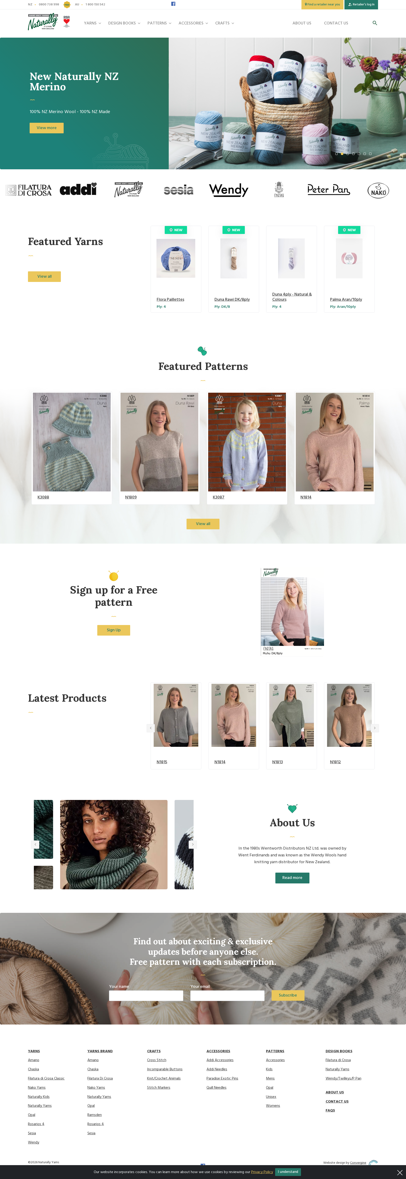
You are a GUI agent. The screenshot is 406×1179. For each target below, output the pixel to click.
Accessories (191, 23)
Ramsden (94, 1115)
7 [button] (370, 154)
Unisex (271, 1097)
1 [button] (336, 154)
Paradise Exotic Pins (222, 1079)
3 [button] (348, 154)
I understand (288, 1172)
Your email (200, 987)
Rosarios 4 (36, 1124)
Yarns (90, 23)
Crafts (222, 23)
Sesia (32, 1133)
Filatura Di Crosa (100, 1079)
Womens (273, 1106)
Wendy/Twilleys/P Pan (343, 1079)
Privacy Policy (262, 1172)
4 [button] (353, 154)
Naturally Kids (39, 1097)
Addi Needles (217, 1069)
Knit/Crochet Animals (164, 1079)
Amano (33, 1060)
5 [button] (359, 154)
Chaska (33, 1069)
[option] (203, 103)
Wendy (33, 1143)
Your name (119, 987)
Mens (270, 1079)
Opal (31, 1115)
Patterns (157, 23)
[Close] (399, 1171)
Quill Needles (216, 1088)
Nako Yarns (37, 1088)
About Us (302, 23)
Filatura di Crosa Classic (46, 1079)
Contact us (336, 23)
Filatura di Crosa (338, 1060)
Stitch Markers (158, 1088)
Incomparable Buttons (165, 1069)
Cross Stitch (156, 1060)
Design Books (122, 23)
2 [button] (342, 154)
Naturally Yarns (40, 1106)
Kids (269, 1069)
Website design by (344, 1163)
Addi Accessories (220, 1060)
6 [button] (364, 154)
